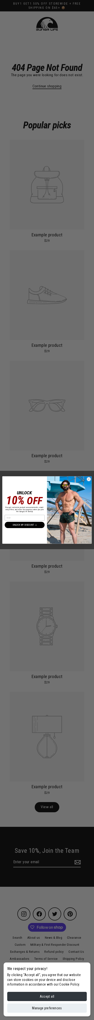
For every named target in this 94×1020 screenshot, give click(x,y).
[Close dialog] (89, 479)
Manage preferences (47, 1008)
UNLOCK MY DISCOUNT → (25, 524)
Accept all (47, 996)
